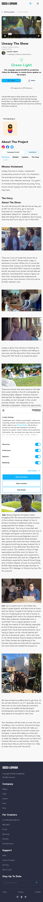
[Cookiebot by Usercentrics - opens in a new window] (32, 410)
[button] (30, 4)
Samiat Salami (12, 52)
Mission (5, 789)
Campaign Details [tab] (13, 152)
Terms (4, 892)
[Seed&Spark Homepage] (9, 3)
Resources (6, 834)
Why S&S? (6, 825)
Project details (23, 12)
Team (4, 794)
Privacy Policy (22, 425)
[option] (10, 129)
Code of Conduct (8, 860)
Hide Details (21, 490)
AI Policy (5, 865)
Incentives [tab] (32, 152)
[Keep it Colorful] (10, 129)
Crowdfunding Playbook (11, 820)
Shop (4, 808)
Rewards (5, 839)
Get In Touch (7, 870)
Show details (32, 471)
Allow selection (21, 483)
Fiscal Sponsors (7, 844)
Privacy (20, 892)
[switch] (38, 450)
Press (4, 803)
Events (4, 829)
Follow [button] (12, 80)
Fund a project (9, 12)
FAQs (4, 855)
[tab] (5, 157)
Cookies (38, 892)
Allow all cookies (22, 477)
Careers (5, 799)
